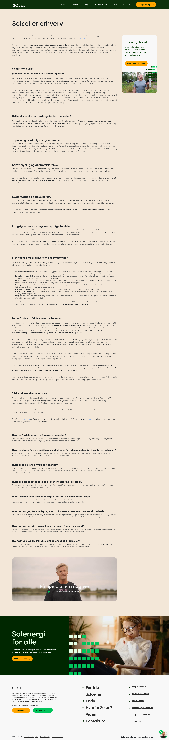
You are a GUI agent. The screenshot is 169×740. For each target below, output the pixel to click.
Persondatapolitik (45, 737)
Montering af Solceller (142, 708)
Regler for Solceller (141, 715)
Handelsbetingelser (57, 737)
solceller (83, 38)
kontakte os (89, 419)
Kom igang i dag (20, 659)
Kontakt (126, 5)
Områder (136, 722)
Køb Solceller (138, 701)
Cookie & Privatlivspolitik (31, 737)
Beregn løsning (144, 5)
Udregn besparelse (134, 63)
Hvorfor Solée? (100, 5)
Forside (61, 5)
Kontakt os (95, 721)
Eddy (86, 5)
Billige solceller (139, 686)
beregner (26, 419)
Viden (114, 5)
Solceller (74, 5)
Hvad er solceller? (140, 693)
